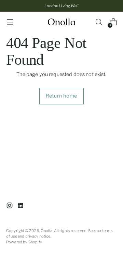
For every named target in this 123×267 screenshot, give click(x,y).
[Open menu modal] (10, 22)
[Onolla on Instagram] (10, 206)
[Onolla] (61, 21)
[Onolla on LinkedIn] (21, 206)
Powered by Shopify (24, 242)
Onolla (47, 230)
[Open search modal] (99, 22)
